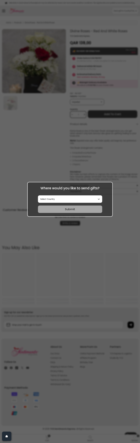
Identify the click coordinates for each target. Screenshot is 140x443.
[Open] (6, 436)
